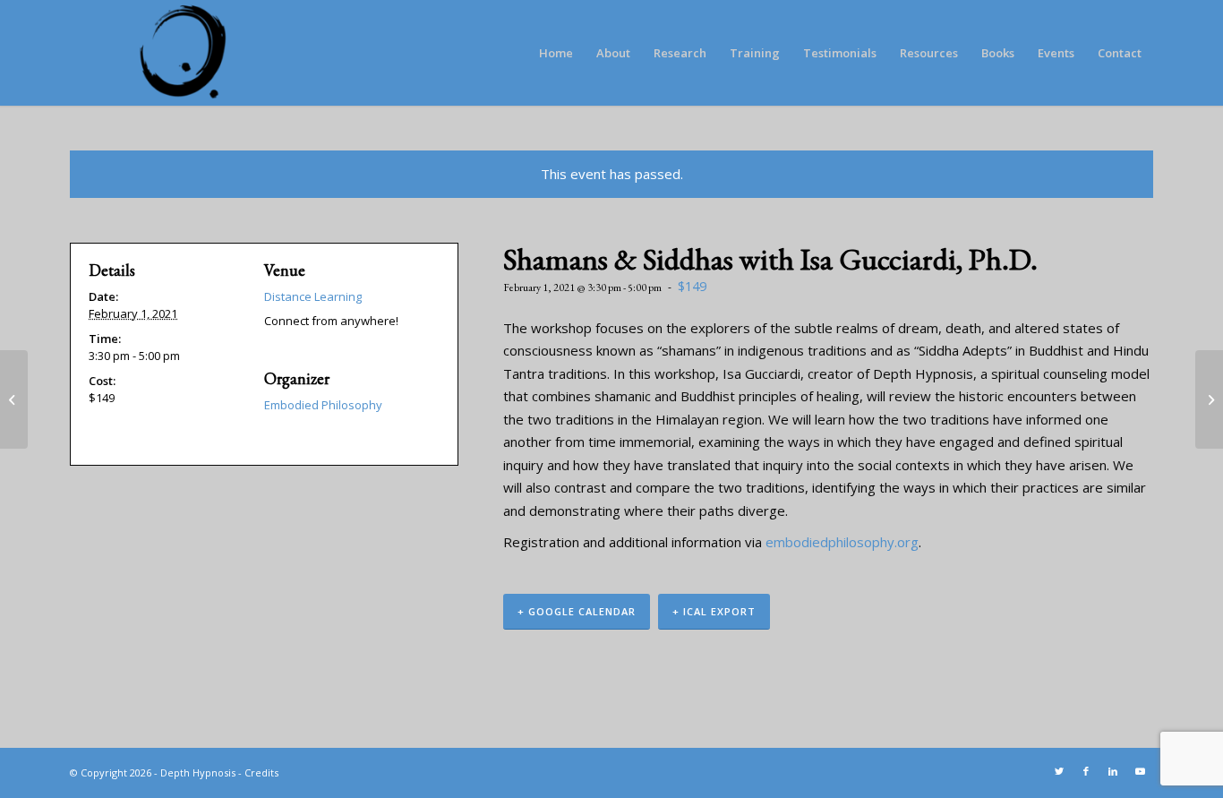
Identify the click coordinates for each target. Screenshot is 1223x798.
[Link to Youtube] (1139, 771)
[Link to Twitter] (1059, 771)
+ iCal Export (714, 611)
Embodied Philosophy (323, 405)
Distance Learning (313, 296)
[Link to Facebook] (1086, 771)
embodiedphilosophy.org (842, 542)
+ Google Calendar (576, 611)
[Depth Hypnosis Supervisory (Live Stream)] (14, 399)
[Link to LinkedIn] (1112, 771)
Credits (261, 772)
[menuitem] (556, 53)
